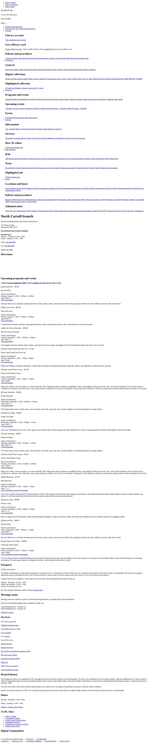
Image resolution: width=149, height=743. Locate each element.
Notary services (72, 138)
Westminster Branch (125, 188)
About (7, 179)
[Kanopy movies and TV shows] (24, 88)
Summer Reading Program (14, 99)
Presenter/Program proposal (14, 118)
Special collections (70, 70)
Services (8, 120)
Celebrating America (75, 99)
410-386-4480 (10, 242)
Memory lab (62, 138)
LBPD (126, 79)
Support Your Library (114, 211)
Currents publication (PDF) (16, 283)
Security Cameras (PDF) (28, 202)
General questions (11, 58)
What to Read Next (111, 159)
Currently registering (26, 108)
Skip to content (10, 3)
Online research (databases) (37, 79)
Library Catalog (10, 716)
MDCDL (132, 79)
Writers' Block (94, 168)
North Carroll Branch (97, 188)
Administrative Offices (13, 190)
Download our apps (54, 79)
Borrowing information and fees (44, 58)
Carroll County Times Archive (71, 79)
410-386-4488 (41, 739)
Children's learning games (10, 625)
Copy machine (6, 633)
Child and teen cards (25, 58)
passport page (38, 590)
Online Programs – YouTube (77, 108)
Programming (14, 202)
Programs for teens (44, 168)
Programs (8, 90)
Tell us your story (128, 211)
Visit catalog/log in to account (15, 40)
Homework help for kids (37, 159)
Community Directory (12, 722)
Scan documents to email (9, 670)
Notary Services (6, 644)
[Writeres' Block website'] (12, 177)
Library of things (57, 70)
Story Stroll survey (31, 118)
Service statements (79, 211)
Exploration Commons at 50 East (50, 188)
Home (13, 27)
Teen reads (55, 168)
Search (20, 29)
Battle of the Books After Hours (48, 99)
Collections (9, 60)
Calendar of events (11, 108)
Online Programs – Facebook (56, 108)
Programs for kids (89, 159)
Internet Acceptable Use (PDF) (96, 200)
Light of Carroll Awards (91, 99)
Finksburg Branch (69, 188)
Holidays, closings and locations (12, 707)
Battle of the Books (30, 99)
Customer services (20, 138)
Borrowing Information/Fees (26, 200)
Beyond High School (12, 168)
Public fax (4, 662)
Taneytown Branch (111, 188)
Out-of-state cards (82, 58)
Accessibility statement (33, 741)
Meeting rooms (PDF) (114, 200)
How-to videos (88, 79)
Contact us (58, 129)
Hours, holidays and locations (15, 188)
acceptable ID (47, 49)
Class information (7, 300)
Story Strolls (118, 99)
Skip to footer (10, 7)
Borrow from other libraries (41, 70)
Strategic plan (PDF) (99, 211)
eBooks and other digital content (16, 79)
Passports (81, 138)
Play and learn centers (75, 159)
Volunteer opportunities (67, 168)
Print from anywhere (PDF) (10, 659)
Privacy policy (65, 741)
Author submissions (25, 70)
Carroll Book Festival (12, 718)
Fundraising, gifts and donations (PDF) (71, 200)
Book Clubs (64, 99)
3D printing (9, 138)
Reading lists (100, 159)
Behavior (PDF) (10, 200)
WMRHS (139, 79)
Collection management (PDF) (47, 200)
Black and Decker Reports (102, 79)
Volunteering (139, 211)
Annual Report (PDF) (23, 211)
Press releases (49, 211)
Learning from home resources (56, 159)
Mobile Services (138, 188)
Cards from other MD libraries (65, 58)
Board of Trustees (38, 211)
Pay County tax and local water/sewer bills (15, 651)
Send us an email (7, 250)
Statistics (89, 211)
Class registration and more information (14, 490)
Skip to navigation (11, 5)
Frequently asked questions (44, 129)
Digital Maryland (118, 79)
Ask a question (10, 129)
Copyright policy (50, 741)
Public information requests (63, 211)
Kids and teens (10, 149)
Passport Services (7, 647)
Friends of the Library (12, 726)
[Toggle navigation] (6, 23)
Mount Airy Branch (82, 188)
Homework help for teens (29, 168)
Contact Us (5, 741)
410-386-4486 (9, 246)
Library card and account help (37, 138)
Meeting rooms (53, 138)
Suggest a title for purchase (86, 70)
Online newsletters (39, 108)
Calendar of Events (39, 283)
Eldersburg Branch (32, 188)
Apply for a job (10, 211)
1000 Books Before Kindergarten (16, 159)
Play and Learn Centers (9, 655)
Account (8, 31)
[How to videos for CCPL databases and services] (14, 147)
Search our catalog (11, 70)
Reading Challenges (107, 99)
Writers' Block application (109, 168)
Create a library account (13, 49)
